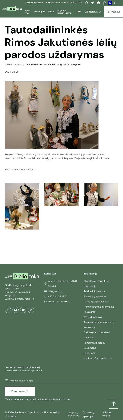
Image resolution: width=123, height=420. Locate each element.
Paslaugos (89, 312)
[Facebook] (8, 310)
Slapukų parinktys (73, 414)
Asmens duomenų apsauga (99, 322)
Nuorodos (89, 327)
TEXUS (106, 416)
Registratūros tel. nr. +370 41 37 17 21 (64, 2)
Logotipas (89, 353)
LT (115, 2)
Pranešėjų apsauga (95, 296)
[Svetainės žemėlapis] (92, 3)
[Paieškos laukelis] (86, 3)
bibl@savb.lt (55, 291)
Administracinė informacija (99, 306)
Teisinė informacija (94, 291)
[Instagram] (15, 310)
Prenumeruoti (19, 391)
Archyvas (18, 64)
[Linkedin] (31, 310)
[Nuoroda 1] (104, 3)
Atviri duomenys (93, 317)
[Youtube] (23, 310)
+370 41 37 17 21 (57, 296)
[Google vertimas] (98, 3)
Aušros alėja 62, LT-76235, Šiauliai (63, 283)
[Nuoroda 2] (110, 3)
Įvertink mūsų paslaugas (98, 358)
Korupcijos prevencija (96, 301)
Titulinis (8, 64)
